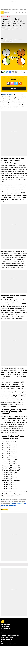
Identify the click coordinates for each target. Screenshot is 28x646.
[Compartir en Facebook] (10, 72)
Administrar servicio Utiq (8, 644)
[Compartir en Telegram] (7, 72)
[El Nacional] (2, 12)
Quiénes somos (5, 624)
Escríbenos (4, 630)
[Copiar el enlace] (16, 72)
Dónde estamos (5, 628)
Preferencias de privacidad (8, 641)
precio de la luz (7, 94)
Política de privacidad (7, 637)
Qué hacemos (5, 626)
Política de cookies (6, 639)
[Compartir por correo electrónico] (13, 72)
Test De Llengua (15, 9)
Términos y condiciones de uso (10, 635)
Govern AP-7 (23, 9)
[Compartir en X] (2, 72)
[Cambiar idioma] (22, 12)
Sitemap (3, 633)
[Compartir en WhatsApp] (4, 72)
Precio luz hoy (4, 509)
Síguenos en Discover (6, 9)
